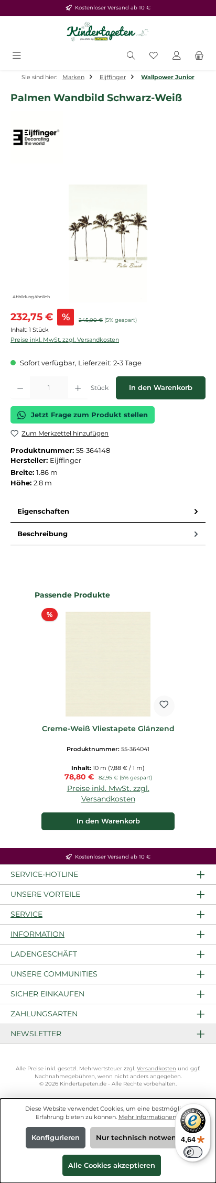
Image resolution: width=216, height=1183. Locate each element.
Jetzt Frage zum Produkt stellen (89, 415)
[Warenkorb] (199, 56)
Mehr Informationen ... (149, 1117)
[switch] (192, 1152)
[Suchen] (131, 56)
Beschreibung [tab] (42, 534)
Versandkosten (156, 1068)
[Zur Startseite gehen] (108, 31)
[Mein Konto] (176, 56)
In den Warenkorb (160, 388)
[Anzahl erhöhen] (78, 387)
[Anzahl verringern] (20, 387)
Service (26, 914)
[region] (108, 243)
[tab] (108, 512)
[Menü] (16, 56)
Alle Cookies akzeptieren (111, 1165)
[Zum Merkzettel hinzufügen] (164, 706)
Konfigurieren (55, 1138)
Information (37, 934)
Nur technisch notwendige (144, 1138)
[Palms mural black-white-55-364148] (108, 243)
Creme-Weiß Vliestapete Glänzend (108, 728)
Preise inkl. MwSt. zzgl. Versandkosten (64, 339)
